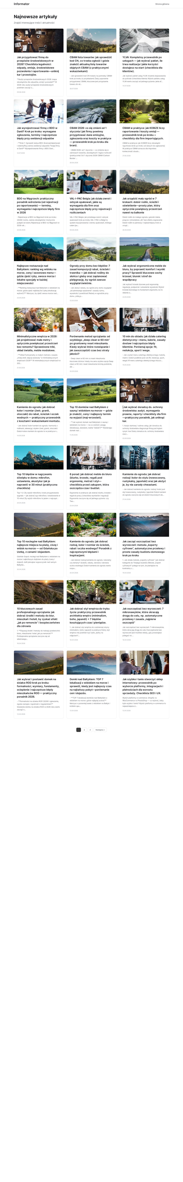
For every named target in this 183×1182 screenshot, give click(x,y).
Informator (22, 4)
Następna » (100, 730)
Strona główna (162, 4)
